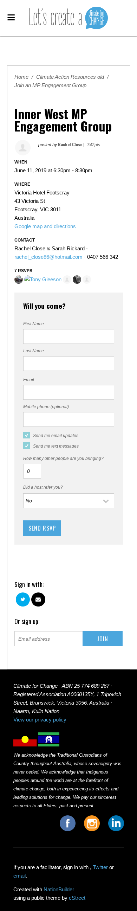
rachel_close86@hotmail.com (48, 257)
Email (28, 379)
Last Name (33, 350)
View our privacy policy (39, 720)
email (19, 876)
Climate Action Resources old (70, 77)
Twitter (100, 867)
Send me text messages (56, 446)
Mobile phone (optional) (46, 406)
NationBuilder (59, 889)
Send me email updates (55, 435)
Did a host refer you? (43, 487)
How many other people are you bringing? (63, 458)
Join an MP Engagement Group (50, 85)
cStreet (77, 898)
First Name (33, 323)
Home (21, 77)
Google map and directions (45, 226)
